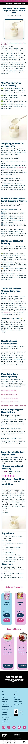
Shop (3, 694)
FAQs (15, 706)
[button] (14, 742)
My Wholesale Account (7, 706)
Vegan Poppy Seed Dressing (10, 402)
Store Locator (5, 701)
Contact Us (4, 712)
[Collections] (10, 742)
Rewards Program (18, 701)
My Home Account (6, 704)
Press (3, 721)
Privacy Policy (5, 719)
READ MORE (7, 665)
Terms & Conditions (6, 717)
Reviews (16, 696)
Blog (15, 694)
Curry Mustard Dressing (9, 394)
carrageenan (7, 312)
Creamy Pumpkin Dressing (9, 398)
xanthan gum (22, 311)
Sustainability (17, 699)
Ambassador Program (19, 703)
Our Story (16, 697)
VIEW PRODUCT (7, 615)
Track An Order (17, 704)
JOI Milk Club (5, 699)
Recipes (4, 696)
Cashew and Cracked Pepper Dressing (13, 405)
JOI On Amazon (5, 703)
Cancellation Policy (6, 723)
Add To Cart (7, 620)
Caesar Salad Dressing (8, 390)
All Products (4, 697)
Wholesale (4, 714)
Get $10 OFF (5, 716)
